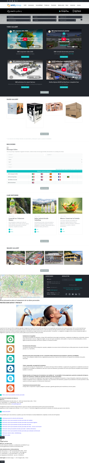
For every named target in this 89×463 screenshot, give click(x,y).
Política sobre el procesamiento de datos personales (13, 394)
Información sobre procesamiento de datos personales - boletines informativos (19, 428)
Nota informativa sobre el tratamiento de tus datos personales (69, 169)
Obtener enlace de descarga (44, 171)
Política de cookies (6, 435)
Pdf (11, 229)
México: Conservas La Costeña (69, 218)
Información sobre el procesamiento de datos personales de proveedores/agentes (19, 422)
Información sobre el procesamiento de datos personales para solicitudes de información (21, 430)
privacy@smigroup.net (16, 403)
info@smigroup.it (54, 290)
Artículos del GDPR (6, 411)
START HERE (71, 53)
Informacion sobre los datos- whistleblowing (11, 433)
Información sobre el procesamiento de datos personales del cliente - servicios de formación (22, 426)
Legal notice (76, 289)
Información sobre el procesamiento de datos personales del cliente (16, 424)
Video (12, 231)
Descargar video (25, 56)
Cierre (2, 437)
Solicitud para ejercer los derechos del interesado (12, 418)
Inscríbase (78, 279)
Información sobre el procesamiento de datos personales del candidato (17, 420)
